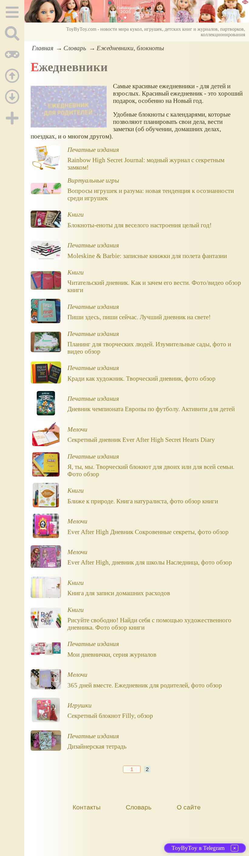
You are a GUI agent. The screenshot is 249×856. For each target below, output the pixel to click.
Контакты (87, 807)
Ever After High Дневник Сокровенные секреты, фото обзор (148, 531)
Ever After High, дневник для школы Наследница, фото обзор (149, 562)
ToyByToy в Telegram (198, 848)
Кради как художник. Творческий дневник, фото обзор (141, 378)
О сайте (189, 807)
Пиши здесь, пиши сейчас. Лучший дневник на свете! (139, 316)
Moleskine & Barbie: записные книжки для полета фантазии (147, 255)
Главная (42, 47)
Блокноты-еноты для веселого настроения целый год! (139, 225)
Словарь (74, 47)
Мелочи (77, 429)
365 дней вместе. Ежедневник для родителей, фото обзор (144, 685)
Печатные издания (93, 149)
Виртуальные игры (93, 180)
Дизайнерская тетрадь (97, 746)
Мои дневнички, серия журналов (111, 654)
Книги (75, 214)
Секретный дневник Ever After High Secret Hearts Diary (141, 439)
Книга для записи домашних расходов (118, 592)
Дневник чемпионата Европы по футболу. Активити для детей (151, 408)
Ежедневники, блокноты (130, 47)
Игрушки (79, 705)
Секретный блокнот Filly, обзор (110, 715)
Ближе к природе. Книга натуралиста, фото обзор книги (142, 501)
